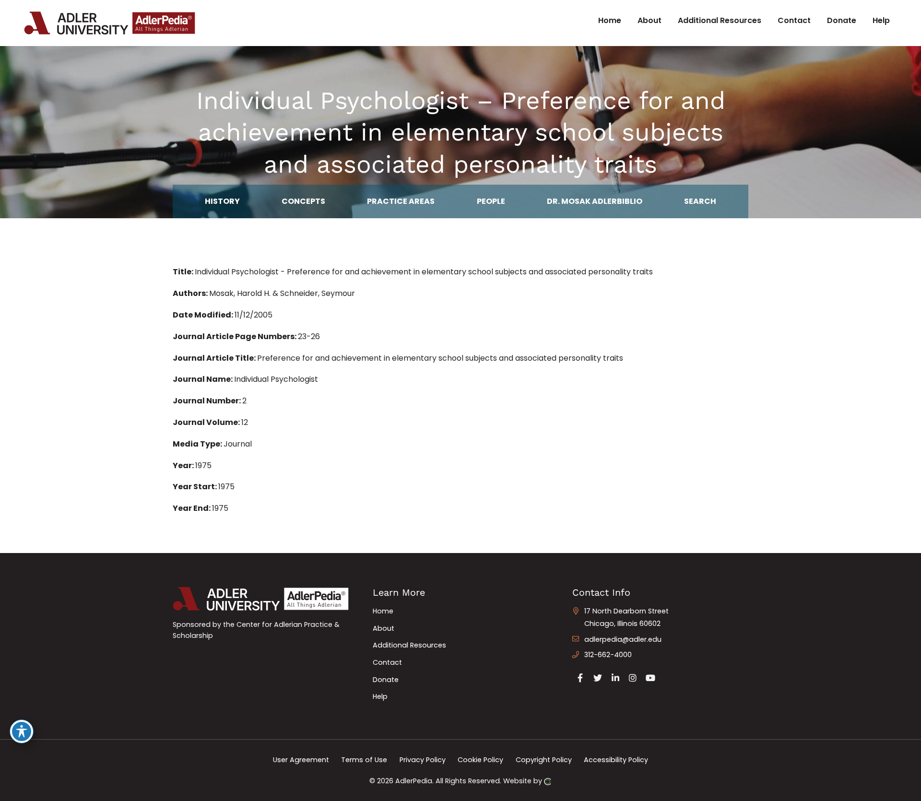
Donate (386, 679)
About (383, 628)
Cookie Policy (480, 760)
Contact (387, 662)
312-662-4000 (608, 655)
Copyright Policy (544, 760)
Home (383, 611)
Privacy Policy (423, 760)
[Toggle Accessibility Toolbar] (21, 731)
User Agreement (301, 760)
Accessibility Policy (616, 760)
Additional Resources (409, 645)
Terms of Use (364, 760)
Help (380, 696)
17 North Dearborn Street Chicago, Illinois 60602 (626, 617)
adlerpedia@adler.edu (622, 639)
